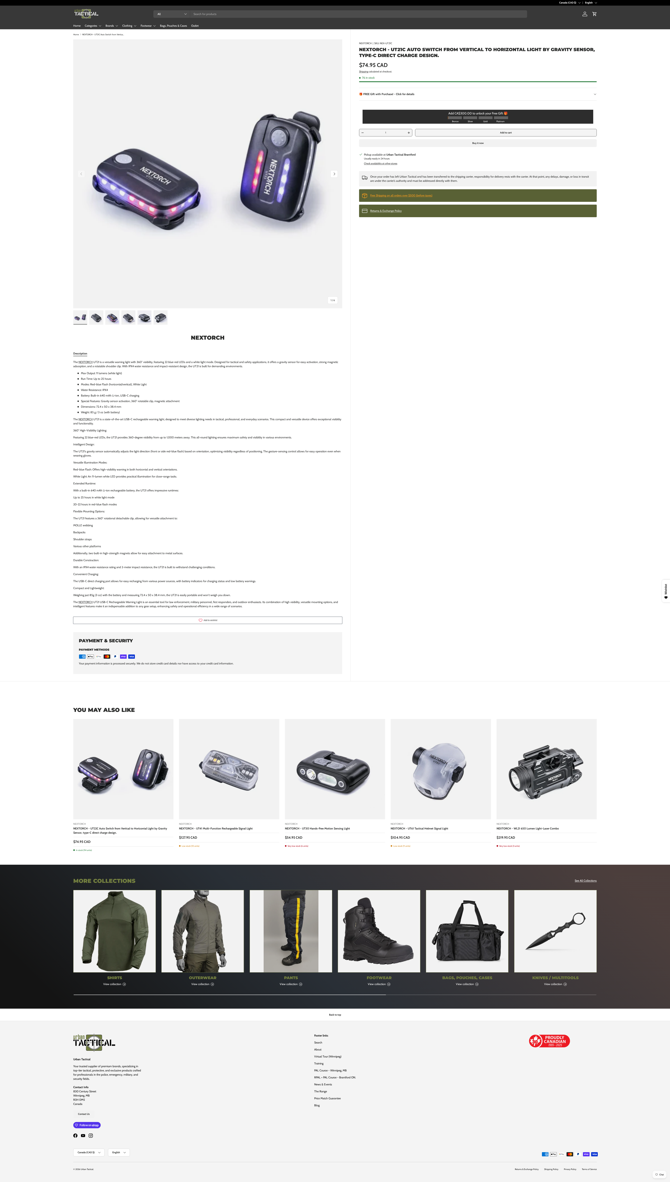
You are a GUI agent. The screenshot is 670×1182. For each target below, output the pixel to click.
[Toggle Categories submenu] (100, 26)
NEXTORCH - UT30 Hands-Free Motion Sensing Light (317, 828)
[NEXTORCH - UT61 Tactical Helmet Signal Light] (441, 769)
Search (318, 1042)
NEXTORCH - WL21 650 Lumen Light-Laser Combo (528, 828)
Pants (291, 977)
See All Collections (586, 880)
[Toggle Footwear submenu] (154, 26)
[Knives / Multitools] (555, 931)
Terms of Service (589, 1169)
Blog (317, 1105)
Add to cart (506, 132)
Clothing (127, 25)
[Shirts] (114, 931)
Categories (91, 25)
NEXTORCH (365, 43)
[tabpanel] (207, 484)
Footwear (146, 25)
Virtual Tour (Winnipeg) (327, 1056)
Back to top (335, 1014)
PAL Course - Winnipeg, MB (330, 1070)
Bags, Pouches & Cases (173, 25)
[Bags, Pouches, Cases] (467, 931)
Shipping (363, 71)
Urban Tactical (87, 1169)
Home (77, 25)
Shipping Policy (551, 1169)
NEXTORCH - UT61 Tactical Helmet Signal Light (419, 828)
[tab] (80, 353)
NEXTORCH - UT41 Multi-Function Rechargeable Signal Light (216, 828)
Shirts (114, 977)
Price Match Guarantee (327, 1098)
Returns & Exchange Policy (386, 210)
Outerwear (202, 977)
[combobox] (340, 14)
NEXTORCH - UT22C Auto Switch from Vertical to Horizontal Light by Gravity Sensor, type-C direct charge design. (120, 830)
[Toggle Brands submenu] (117, 26)
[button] (594, 14)
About (317, 1049)
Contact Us (84, 1114)
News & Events (323, 1084)
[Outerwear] (203, 931)
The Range (320, 1091)
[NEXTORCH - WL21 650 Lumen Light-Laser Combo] (547, 769)
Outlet (195, 25)
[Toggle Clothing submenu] (135, 26)
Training (318, 1063)
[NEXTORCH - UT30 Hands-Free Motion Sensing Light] (335, 769)
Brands (110, 25)
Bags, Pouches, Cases (467, 977)
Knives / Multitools (555, 977)
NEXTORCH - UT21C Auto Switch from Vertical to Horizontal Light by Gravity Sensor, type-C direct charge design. (103, 34)
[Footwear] (379, 931)
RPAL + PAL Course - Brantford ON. (335, 1077)
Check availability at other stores (380, 163)
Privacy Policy (570, 1169)
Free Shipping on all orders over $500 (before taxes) (401, 195)
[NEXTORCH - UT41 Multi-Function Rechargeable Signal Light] (229, 769)
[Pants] (291, 931)
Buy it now (478, 143)
